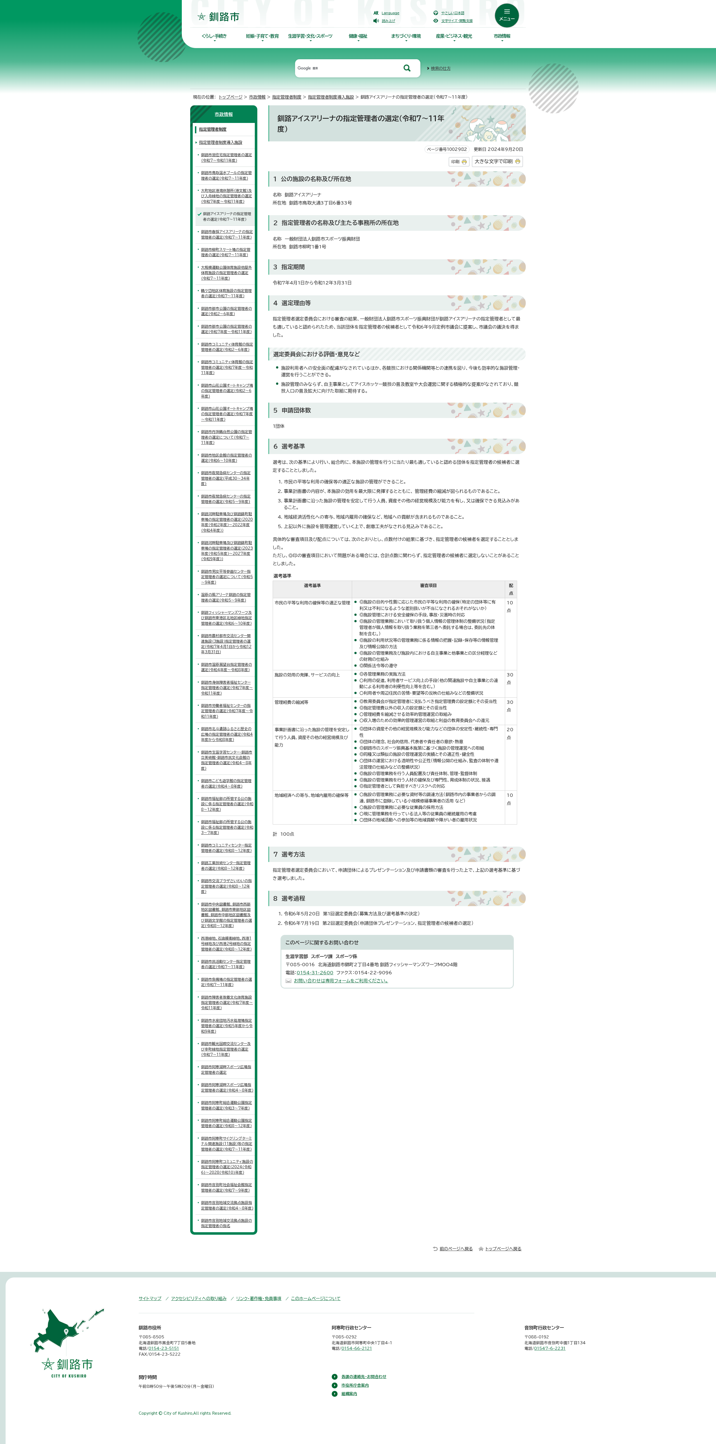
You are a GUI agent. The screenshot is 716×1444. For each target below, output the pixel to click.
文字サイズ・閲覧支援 (457, 20)
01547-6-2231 (550, 1348)
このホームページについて (316, 1298)
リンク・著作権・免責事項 (258, 1298)
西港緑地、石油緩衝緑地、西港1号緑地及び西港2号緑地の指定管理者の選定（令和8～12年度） (226, 944)
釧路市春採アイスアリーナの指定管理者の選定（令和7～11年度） (227, 234)
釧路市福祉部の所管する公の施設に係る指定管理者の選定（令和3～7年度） (227, 827)
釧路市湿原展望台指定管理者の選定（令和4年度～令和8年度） (226, 667)
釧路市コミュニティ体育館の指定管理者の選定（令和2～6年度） (227, 347)
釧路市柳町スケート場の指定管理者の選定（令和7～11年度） (225, 252)
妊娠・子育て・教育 (262, 36)
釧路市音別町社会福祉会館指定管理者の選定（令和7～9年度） (226, 1187)
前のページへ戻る (456, 1249)
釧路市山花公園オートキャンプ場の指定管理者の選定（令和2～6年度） (227, 391)
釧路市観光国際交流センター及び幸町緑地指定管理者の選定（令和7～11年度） (226, 1049)
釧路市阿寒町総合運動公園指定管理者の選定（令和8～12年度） (226, 1123)
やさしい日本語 (452, 13)
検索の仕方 (441, 68)
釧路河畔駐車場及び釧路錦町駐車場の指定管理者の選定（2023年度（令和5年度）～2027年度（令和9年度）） (227, 551)
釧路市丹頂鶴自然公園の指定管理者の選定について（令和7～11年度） (226, 437)
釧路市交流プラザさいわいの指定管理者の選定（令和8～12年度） (226, 886)
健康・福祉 (358, 36)
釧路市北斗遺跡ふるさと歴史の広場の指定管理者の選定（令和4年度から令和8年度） (227, 734)
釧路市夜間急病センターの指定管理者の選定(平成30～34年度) (226, 478)
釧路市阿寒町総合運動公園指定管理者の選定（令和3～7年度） (226, 1105)
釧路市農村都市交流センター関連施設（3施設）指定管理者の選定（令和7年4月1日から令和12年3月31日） (226, 644)
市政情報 (502, 36)
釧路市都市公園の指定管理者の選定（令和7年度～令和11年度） (226, 329)
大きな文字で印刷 (494, 161)
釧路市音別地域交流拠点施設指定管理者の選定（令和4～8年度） (227, 1205)
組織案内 (349, 1394)
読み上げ (388, 20)
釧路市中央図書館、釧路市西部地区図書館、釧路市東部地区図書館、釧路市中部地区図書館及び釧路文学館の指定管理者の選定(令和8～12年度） (226, 915)
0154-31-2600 (315, 972)
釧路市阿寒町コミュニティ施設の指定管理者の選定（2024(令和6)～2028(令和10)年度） (227, 1167)
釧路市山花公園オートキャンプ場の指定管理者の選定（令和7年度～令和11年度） (227, 414)
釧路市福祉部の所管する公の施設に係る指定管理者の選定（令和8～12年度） (227, 804)
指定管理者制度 (287, 97)
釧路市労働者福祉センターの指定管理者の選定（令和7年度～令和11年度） (227, 711)
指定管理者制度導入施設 (331, 97)
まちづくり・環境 (406, 36)
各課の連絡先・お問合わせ (364, 1377)
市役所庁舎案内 (355, 1385)
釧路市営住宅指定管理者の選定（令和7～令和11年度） (226, 157)
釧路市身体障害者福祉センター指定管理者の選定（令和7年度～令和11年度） (227, 688)
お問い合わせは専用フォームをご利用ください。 (341, 980)
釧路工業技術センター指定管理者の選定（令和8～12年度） (226, 865)
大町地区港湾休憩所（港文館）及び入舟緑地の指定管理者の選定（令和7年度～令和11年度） (226, 196)
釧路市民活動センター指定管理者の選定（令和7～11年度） (226, 964)
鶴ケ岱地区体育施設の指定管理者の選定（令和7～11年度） (226, 293)
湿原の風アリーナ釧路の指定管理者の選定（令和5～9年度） (226, 597)
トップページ (230, 97)
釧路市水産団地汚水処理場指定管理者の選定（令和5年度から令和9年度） (227, 1026)
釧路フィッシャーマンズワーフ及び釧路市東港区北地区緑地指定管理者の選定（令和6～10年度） (226, 618)
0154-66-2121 (356, 1348)
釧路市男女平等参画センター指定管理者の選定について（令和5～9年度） (227, 577)
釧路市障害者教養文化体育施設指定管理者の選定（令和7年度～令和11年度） (227, 1003)
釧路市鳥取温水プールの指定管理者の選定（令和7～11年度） (226, 175)
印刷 (455, 162)
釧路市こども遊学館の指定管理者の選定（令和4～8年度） (226, 783)
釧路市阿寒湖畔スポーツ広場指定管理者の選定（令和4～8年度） (227, 1087)
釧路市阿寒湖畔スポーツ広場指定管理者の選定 (226, 1069)
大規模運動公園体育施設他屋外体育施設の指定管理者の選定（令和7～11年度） (226, 273)
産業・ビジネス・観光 (454, 36)
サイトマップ (150, 1298)
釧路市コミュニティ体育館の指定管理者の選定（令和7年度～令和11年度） (227, 367)
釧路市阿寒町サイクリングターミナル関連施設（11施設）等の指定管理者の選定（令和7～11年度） (226, 1144)
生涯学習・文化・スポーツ (310, 36)
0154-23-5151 (164, 1348)
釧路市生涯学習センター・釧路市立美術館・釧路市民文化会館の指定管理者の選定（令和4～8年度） (226, 760)
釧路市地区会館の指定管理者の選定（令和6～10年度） (226, 457)
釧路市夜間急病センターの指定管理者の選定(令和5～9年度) (226, 499)
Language (390, 13)
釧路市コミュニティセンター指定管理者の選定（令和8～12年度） (226, 848)
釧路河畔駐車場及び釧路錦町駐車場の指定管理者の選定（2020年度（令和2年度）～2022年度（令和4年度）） (227, 522)
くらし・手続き (214, 36)
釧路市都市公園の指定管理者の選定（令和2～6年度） (226, 311)
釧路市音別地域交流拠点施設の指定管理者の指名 (226, 1223)
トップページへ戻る (504, 1249)
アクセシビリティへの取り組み (199, 1298)
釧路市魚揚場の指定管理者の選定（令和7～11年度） (226, 982)
